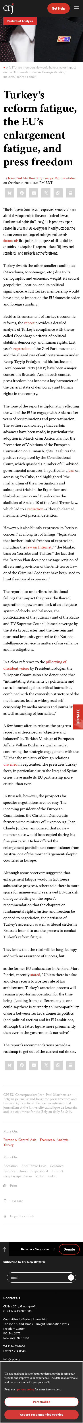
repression (22, 349)
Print (13, 1186)
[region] (41, 1392)
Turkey (8, 1145)
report (29, 323)
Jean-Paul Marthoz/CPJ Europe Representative (42, 178)
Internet (57, 1171)
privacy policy (25, 1390)
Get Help (58, 8)
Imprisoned (39, 1171)
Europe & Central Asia (19, 1140)
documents (10, 240)
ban (71, 470)
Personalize (41, 1402)
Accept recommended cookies (41, 1414)
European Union (15, 1171)
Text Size (16, 1201)
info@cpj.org (11, 1359)
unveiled (10, 764)
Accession (10, 1166)
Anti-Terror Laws (33, 1166)
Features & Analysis (20, 21)
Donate (69, 1249)
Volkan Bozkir (45, 1177)
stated (35, 975)
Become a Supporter (35, 1249)
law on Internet (39, 547)
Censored (57, 1166)
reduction (35, 509)
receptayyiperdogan (17, 1177)
